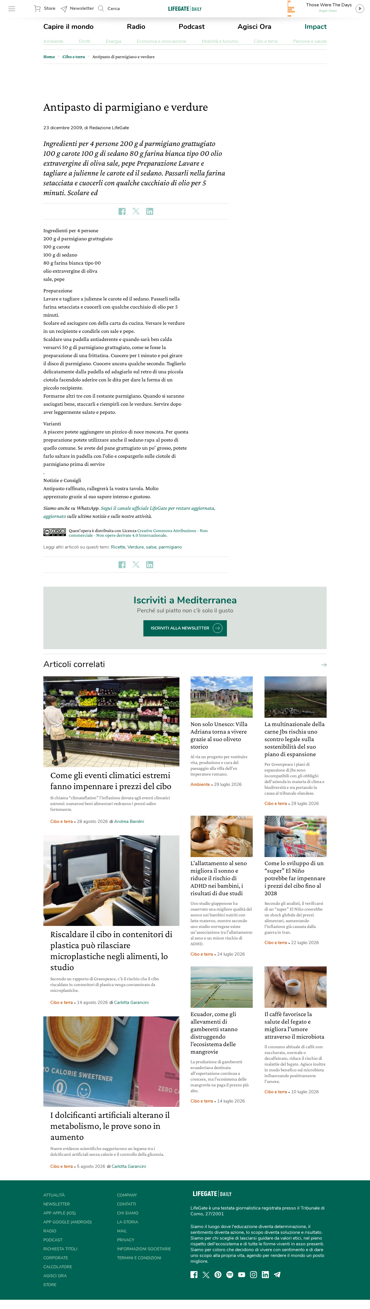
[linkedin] (265, 1274)
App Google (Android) (67, 1222)
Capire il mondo (68, 26)
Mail (122, 1231)
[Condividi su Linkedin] (149, 211)
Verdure (135, 547)
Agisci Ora (254, 26)
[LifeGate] (185, 8)
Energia (113, 41)
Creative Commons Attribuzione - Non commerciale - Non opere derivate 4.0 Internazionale (138, 533)
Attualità (54, 1195)
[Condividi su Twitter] (135, 211)
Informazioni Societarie (144, 1249)
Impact (316, 26)
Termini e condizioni (139, 1258)
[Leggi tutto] (323, 664)
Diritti (84, 41)
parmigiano (170, 547)
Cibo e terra (266, 41)
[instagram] (253, 1274)
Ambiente (53, 41)
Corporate (55, 1258)
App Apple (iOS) (59, 1213)
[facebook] (193, 1274)
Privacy (125, 1240)
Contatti (126, 1204)
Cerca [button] (114, 8)
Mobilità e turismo (220, 41)
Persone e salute (310, 41)
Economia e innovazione (161, 41)
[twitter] (206, 1274)
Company (127, 1195)
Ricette (118, 547)
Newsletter (82, 8)
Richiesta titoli (60, 1249)
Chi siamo (127, 1213)
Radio (136, 26)
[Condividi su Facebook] (122, 211)
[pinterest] (217, 1274)
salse (151, 547)
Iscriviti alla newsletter (180, 628)
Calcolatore (57, 1267)
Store (50, 8)
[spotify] (229, 1274)
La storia (127, 1222)
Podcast (192, 26)
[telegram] (277, 1274)
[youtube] (241, 1274)
